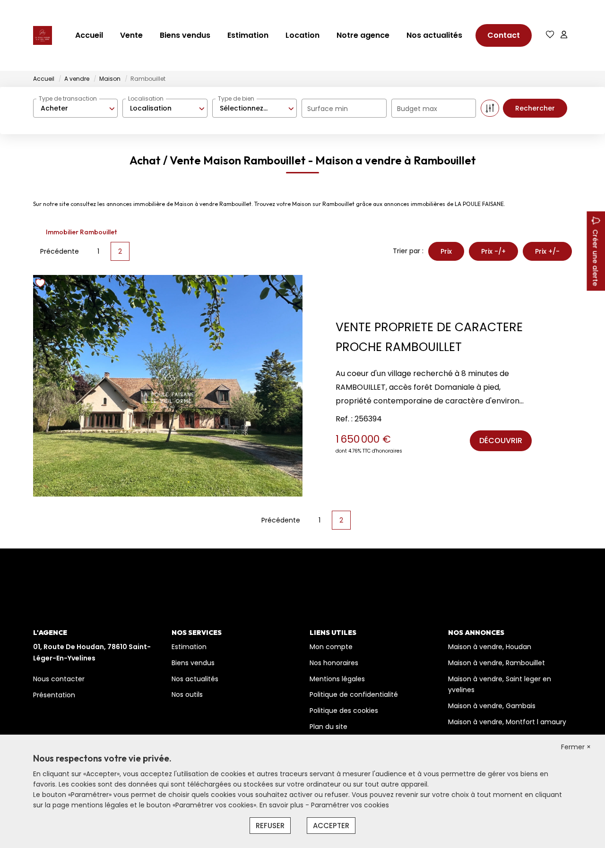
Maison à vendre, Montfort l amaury (507, 722)
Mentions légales (337, 679)
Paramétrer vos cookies (350, 805)
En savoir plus (282, 805)
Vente (131, 35)
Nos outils (187, 694)
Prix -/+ (493, 251)
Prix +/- (547, 251)
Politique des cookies (344, 710)
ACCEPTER (331, 826)
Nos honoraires (334, 663)
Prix (446, 251)
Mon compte (331, 646)
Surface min (327, 108)
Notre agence (363, 35)
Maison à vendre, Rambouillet (496, 663)
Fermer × (576, 747)
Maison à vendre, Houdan (489, 646)
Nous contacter (59, 679)
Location (302, 35)
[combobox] (75, 108)
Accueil (89, 35)
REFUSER (270, 826)
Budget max (417, 108)
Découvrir (500, 440)
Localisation (146, 98)
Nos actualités (434, 35)
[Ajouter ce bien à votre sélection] (41, 284)
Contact (503, 35)
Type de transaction (68, 98)
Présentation (54, 695)
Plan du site (328, 726)
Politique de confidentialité (354, 694)
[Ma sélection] (550, 35)
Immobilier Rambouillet (81, 232)
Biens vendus (185, 35)
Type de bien (236, 98)
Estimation (247, 35)
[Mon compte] (564, 35)
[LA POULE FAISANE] (42, 35)
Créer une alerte (595, 257)
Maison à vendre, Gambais (492, 706)
